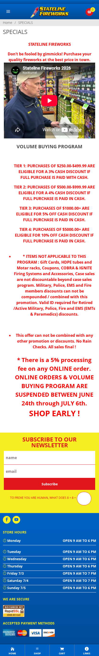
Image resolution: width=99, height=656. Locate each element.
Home (7, 22)
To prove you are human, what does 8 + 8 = (43, 497)
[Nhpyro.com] (49, 11)
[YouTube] (16, 520)
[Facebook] (7, 520)
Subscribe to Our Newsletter (49, 442)
